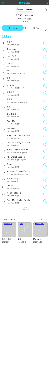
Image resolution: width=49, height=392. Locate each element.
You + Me (11, 120)
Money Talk (38, 239)
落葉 (8, 106)
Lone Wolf (11, 56)
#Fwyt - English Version (17, 149)
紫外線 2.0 (6, 239)
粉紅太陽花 (11, 113)
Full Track (6, 36)
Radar (9, 164)
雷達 (8, 77)
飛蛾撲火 (10, 92)
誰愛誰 (9, 99)
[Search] (46, 2)
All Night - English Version (18, 171)
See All (42, 219)
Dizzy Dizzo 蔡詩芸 (24, 18)
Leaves (10, 185)
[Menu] (2, 2)
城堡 (19, 239)
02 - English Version (16, 156)
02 (8, 70)
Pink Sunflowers (14, 192)
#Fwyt (9, 63)
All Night (10, 85)
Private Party (12, 178)
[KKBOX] (25, 2)
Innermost (11, 128)
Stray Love (11, 49)
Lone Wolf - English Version (19, 142)
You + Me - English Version (19, 200)
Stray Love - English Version (19, 135)
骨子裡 (9, 41)
